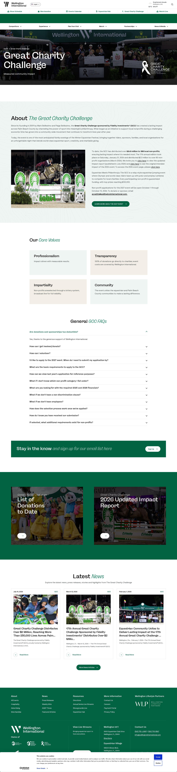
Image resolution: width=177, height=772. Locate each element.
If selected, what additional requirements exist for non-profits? (61, 422)
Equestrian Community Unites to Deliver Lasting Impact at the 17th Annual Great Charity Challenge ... (140, 632)
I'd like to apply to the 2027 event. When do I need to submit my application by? (69, 360)
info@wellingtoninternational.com (148, 735)
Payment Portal (110, 708)
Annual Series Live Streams (83, 704)
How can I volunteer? (40, 353)
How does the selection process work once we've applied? (58, 409)
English (36, 4)
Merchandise (16, 712)
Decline (158, 763)
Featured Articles (48, 712)
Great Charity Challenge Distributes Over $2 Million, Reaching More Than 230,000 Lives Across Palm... (35, 632)
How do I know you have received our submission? (54, 416)
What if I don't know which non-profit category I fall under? (59, 381)
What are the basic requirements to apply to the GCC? (57, 367)
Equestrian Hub (79, 712)
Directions (77, 700)
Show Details (41, 768)
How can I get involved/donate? (45, 346)
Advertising (15, 708)
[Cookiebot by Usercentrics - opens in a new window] (24, 768)
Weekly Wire (47, 704)
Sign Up (151, 449)
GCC (56, 591)
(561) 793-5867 (153, 731)
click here (142, 161)
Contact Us (108, 700)
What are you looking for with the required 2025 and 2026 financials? (64, 388)
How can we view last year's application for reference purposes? (62, 374)
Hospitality (15, 704)
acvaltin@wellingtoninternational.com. (109, 194)
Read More (24, 655)
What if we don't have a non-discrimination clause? (55, 395)
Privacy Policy (109, 712)
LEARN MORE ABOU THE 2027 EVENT (109, 204)
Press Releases (48, 700)
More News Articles (86, 667)
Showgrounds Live (80, 708)
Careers (107, 704)
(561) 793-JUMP (141, 731)
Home (6, 49)
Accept (158, 757)
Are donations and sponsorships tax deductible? (54, 332)
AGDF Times (46, 708)
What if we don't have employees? (46, 402)
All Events (14, 700)
